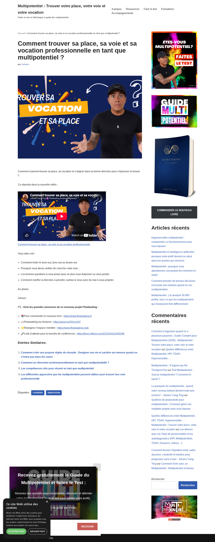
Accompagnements (122, 13)
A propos (117, 9)
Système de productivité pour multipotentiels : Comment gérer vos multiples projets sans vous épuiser (171, 404)
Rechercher (157, 479)
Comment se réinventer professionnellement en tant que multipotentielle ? (65, 362)
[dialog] (26, 518)
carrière (38, 393)
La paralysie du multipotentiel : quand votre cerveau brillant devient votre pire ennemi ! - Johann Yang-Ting (173, 391)
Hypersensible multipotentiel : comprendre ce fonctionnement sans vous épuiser (171, 241)
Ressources (132, 9)
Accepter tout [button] (16, 531)
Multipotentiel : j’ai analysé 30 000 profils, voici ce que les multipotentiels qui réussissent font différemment (172, 299)
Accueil (21, 33)
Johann (25, 64)
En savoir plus (32, 525)
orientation (54, 393)
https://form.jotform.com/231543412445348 (100, 333)
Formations (167, 9)
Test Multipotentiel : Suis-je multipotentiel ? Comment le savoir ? (172, 374)
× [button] (47, 502)
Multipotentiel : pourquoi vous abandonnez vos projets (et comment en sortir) (173, 270)
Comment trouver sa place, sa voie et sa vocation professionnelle (54, 244)
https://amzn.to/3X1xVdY (67, 322)
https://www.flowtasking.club (73, 327)
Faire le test (150, 9)
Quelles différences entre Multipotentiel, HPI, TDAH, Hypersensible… (172, 354)
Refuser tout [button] (37, 531)
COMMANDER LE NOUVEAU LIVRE (174, 212)
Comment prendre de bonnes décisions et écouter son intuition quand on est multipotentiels (173, 285)
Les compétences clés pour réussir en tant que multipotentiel (57, 368)
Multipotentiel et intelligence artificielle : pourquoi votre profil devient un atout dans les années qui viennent (173, 256)
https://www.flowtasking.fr (78, 316)
